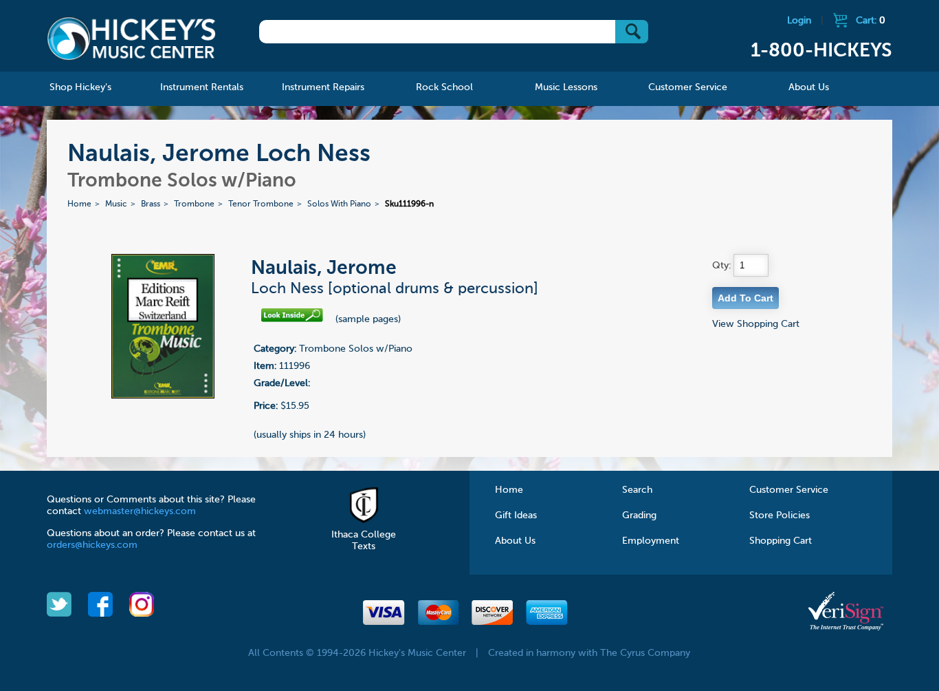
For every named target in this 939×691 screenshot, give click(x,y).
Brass (150, 204)
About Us (515, 541)
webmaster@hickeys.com (140, 511)
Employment (650, 541)
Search (637, 490)
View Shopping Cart (755, 324)
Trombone (194, 204)
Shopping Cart (780, 541)
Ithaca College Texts (363, 540)
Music (116, 204)
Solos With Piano (339, 204)
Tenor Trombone (261, 204)
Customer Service (788, 490)
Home (79, 204)
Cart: (870, 20)
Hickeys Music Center (131, 38)
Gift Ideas (516, 515)
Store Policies (779, 515)
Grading (639, 515)
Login (799, 20)
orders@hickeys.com (92, 545)
